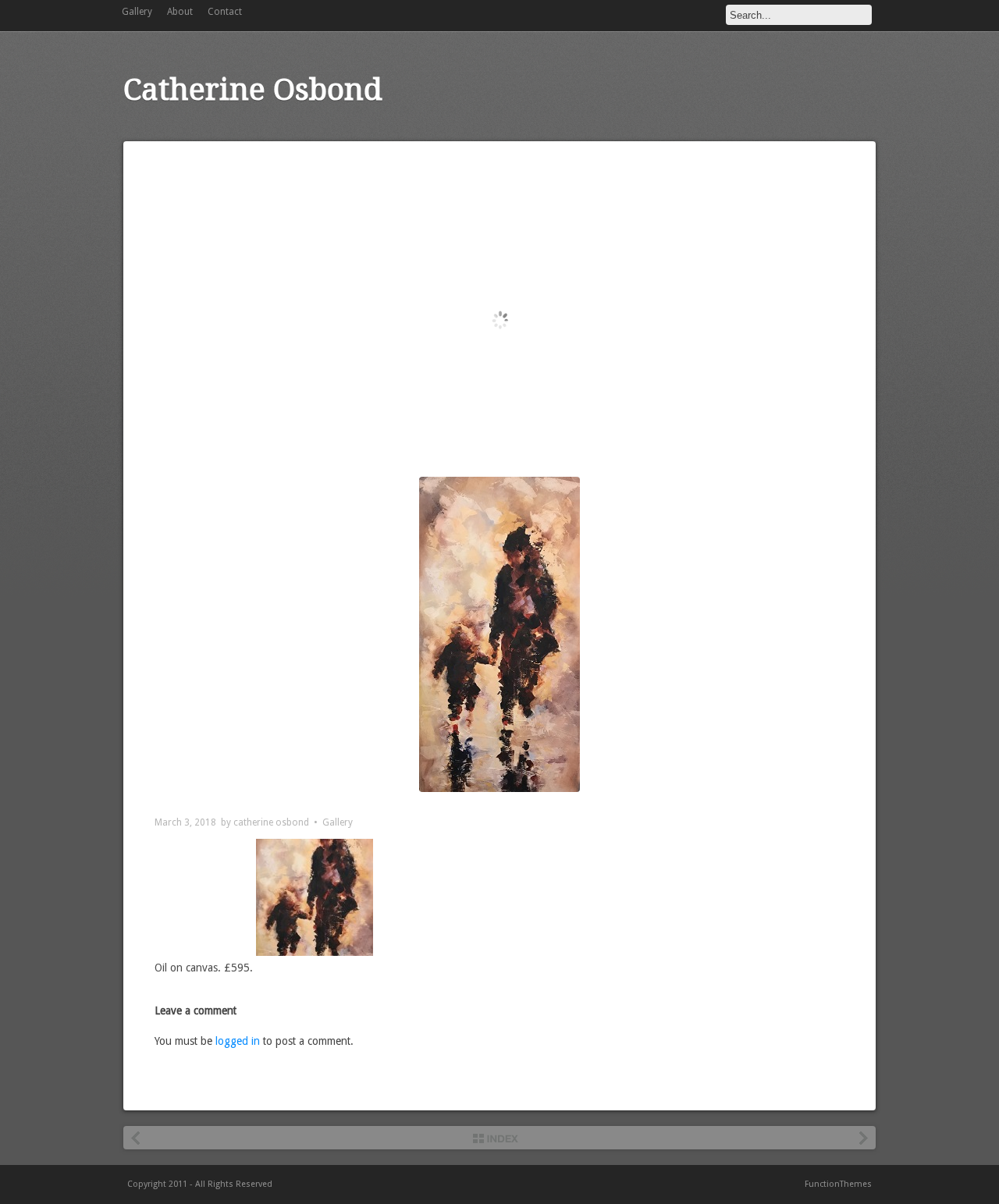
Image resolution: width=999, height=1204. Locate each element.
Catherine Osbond (252, 89)
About (180, 11)
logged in (237, 1041)
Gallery (137, 11)
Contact (225, 11)
